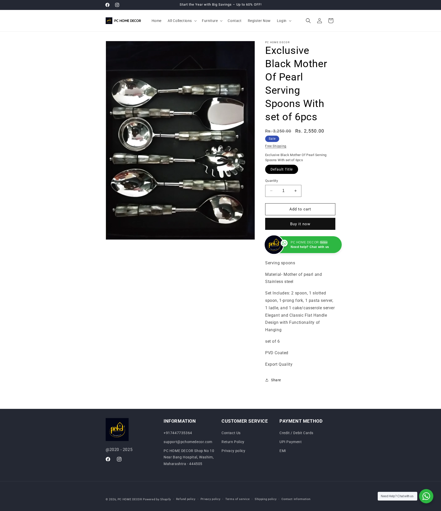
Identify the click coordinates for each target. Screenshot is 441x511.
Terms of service (237, 499)
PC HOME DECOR (130, 499)
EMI (282, 451)
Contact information (295, 499)
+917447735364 (178, 433)
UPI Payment (290, 442)
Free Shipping (275, 146)
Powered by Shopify (157, 499)
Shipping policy (266, 499)
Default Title (282, 169)
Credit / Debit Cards (296, 433)
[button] (182, 20)
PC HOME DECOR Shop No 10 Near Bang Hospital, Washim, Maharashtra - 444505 (189, 457)
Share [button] (276, 380)
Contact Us (231, 433)
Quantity (271, 181)
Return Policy (233, 442)
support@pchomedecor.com (188, 442)
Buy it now (300, 224)
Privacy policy (233, 451)
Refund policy (185, 499)
